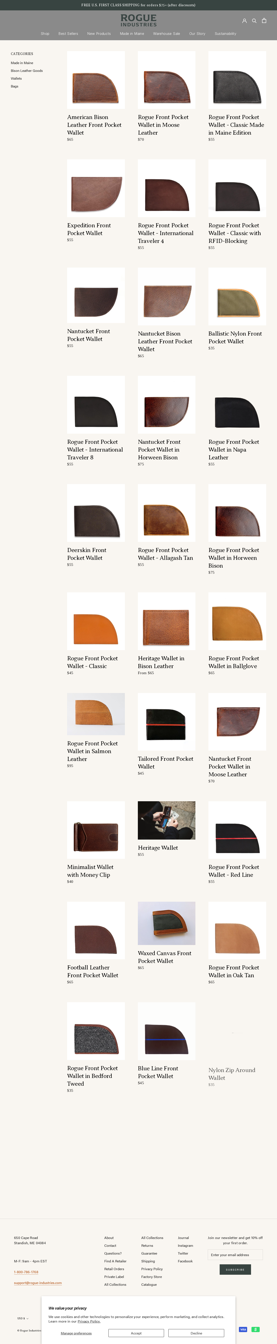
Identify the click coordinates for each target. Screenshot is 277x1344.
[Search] (254, 20)
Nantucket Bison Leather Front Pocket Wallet (165, 341)
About (109, 1237)
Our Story (197, 33)
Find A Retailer (115, 1260)
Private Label (114, 1276)
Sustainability (226, 33)
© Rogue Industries (29, 1330)
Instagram (185, 1245)
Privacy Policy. (89, 1321)
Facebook (185, 1260)
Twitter (183, 1253)
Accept (136, 1333)
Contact (110, 1245)
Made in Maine (132, 33)
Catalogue (149, 1284)
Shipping (148, 1260)
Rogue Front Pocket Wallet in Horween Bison (233, 558)
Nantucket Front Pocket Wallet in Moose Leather (229, 766)
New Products (99, 33)
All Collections (115, 1284)
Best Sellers (68, 33)
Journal (183, 1237)
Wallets (16, 78)
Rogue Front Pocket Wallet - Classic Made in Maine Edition (236, 125)
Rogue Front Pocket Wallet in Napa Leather (233, 449)
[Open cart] (264, 20)
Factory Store (151, 1276)
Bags (14, 86)
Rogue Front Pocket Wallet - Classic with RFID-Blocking (234, 233)
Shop (45, 33)
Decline (196, 1333)
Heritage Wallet (158, 847)
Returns (147, 1245)
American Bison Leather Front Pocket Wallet (94, 125)
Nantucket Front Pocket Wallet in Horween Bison (159, 449)
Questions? (113, 1253)
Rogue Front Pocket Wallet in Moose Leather (163, 125)
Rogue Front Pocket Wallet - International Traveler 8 (95, 449)
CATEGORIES (22, 54)
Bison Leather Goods (27, 70)
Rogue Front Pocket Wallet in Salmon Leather (92, 751)
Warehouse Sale (166, 33)
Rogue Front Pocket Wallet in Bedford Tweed (92, 1076)
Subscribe (235, 1269)
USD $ (21, 1318)
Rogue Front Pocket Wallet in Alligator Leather (92, 1184)
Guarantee (149, 1253)
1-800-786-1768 (26, 1271)
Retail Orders (114, 1268)
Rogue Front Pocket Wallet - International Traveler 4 (166, 233)
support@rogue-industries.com (38, 1282)
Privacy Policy (152, 1268)
